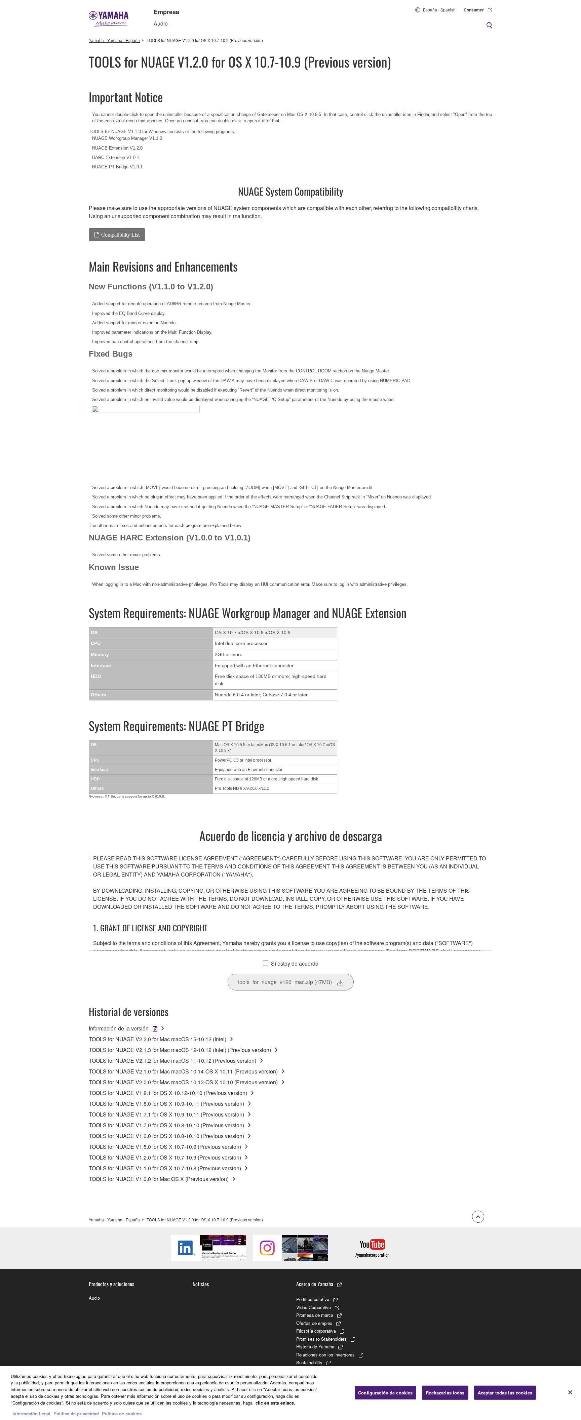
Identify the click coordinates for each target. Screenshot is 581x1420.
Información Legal (31, 1413)
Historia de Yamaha (315, 1346)
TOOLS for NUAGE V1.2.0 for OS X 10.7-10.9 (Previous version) (165, 1157)
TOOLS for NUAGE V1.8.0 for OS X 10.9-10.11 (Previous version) (166, 1103)
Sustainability (309, 1362)
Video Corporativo (313, 1307)
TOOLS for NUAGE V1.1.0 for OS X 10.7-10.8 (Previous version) (165, 1168)
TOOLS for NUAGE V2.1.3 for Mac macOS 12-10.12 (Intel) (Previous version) (180, 1050)
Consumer (474, 10)
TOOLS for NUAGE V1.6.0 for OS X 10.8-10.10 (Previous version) (166, 1136)
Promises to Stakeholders (321, 1339)
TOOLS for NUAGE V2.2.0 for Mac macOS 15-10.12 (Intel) (157, 1039)
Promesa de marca (314, 1315)
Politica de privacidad (76, 1413)
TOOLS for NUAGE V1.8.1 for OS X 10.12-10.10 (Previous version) (168, 1093)
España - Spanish (439, 9)
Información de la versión (119, 1028)
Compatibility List (120, 234)
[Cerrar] (570, 1392)
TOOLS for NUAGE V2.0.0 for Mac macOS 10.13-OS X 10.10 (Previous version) (183, 1082)
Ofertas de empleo (314, 1323)
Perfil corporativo (312, 1299)
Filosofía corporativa (316, 1331)
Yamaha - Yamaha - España (114, 40)
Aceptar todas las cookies (505, 1392)
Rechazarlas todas (445, 1392)
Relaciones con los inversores (325, 1354)
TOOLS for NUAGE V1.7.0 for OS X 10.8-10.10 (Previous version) (166, 1125)
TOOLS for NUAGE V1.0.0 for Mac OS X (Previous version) (159, 1179)
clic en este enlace (275, 1402)
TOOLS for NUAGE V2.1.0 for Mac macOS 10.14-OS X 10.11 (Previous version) (183, 1071)
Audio (161, 23)
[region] (290, 1393)
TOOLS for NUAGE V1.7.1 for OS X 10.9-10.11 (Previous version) (166, 1114)
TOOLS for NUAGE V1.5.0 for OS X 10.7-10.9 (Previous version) (165, 1146)
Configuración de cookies (385, 1392)
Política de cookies (122, 1413)
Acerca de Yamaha (314, 1284)
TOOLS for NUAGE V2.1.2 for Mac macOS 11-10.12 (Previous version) (172, 1060)
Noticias (201, 1284)
